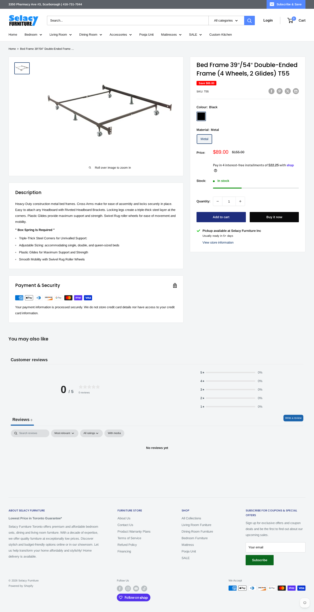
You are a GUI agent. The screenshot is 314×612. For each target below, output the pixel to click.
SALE (193, 34)
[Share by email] (296, 91)
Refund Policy (127, 544)
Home (13, 34)
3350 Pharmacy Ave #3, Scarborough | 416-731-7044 (45, 4)
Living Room (58, 34)
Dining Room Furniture (197, 531)
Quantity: (203, 201)
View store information (217, 242)
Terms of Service (129, 538)
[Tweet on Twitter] (288, 91)
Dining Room (88, 34)
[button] (231, 372)
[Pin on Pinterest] (280, 91)
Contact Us (125, 525)
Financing (124, 551)
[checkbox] (114, 433)
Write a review (293, 417)
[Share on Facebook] (271, 91)
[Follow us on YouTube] (136, 589)
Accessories (118, 34)
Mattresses (169, 34)
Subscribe (259, 560)
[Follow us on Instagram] (128, 589)
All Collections (191, 518)
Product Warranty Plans (134, 531)
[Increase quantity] (240, 201)
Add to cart (221, 217)
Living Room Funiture (196, 525)
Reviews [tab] (22, 419)
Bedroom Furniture (195, 538)
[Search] (249, 20)
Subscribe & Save (289, 4)
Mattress (188, 544)
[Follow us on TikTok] (144, 589)
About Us (124, 518)
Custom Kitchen (220, 34)
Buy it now (274, 217)
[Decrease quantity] (217, 201)
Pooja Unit (146, 34)
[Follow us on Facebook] (120, 589)
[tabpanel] (157, 462)
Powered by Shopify (21, 585)
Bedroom (31, 34)
